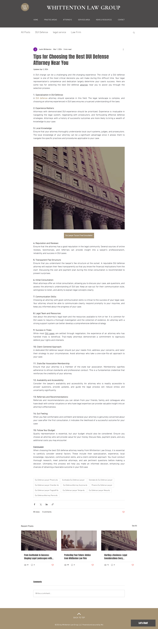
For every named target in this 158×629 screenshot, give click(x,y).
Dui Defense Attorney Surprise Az (75, 485)
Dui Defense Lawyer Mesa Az (99, 490)
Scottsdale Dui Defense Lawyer (73, 480)
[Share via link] (52, 504)
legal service (59, 32)
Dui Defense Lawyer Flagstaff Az (47, 490)
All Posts (25, 32)
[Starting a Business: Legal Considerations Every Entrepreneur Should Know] (119, 540)
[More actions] (123, 49)
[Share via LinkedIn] (46, 504)
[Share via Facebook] (34, 504)
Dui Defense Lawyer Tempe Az (74, 490)
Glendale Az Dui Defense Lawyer (101, 480)
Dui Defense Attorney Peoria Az (46, 495)
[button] (134, 32)
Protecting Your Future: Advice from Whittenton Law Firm (77, 557)
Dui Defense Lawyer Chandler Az (47, 485)
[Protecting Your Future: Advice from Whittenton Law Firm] (79, 540)
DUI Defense (41, 32)
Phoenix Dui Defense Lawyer (102, 485)
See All (134, 526)
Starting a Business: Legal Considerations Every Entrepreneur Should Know (116, 557)
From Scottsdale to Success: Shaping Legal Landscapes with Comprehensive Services (38, 557)
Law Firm (76, 32)
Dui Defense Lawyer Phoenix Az (46, 480)
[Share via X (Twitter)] (40, 504)
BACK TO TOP (79, 618)
